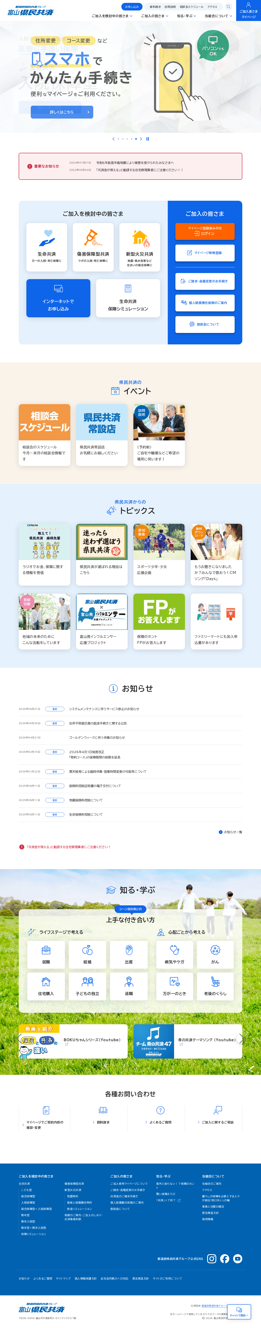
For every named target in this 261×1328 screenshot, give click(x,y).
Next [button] (141, 139)
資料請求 (155, 7)
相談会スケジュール (192, 7)
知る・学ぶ (163, 1176)
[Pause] (147, 139)
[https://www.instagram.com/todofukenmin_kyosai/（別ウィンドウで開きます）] (211, 1258)
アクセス (212, 7)
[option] (130, 77)
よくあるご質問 (42, 1278)
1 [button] (118, 139)
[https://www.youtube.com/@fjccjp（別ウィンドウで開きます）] (237, 1258)
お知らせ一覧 (233, 832)
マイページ (249, 14)
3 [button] (127, 139)
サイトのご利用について (167, 1278)
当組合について (213, 1176)
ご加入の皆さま (121, 1176)
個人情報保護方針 (86, 1278)
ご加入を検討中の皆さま (36, 1176)
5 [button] (136, 139)
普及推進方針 (140, 1278)
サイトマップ (63, 1278)
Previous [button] (113, 139)
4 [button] (131, 139)
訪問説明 (170, 7)
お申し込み (132, 7)
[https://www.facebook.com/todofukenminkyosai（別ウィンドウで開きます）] (224, 1258)
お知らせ (24, 1278)
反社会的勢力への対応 (115, 1278)
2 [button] (123, 139)
